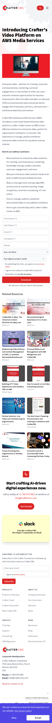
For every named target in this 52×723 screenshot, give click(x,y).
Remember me (18, 274)
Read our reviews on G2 (12, 683)
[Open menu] (47, 7)
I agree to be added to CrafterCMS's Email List (23, 270)
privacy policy (19, 574)
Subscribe (8, 581)
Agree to (16, 574)
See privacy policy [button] (23, 711)
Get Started (26, 506)
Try (40, 8)
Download (26, 279)
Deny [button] (14, 718)
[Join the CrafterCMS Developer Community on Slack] (26, 528)
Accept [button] (38, 718)
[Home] (12, 7)
